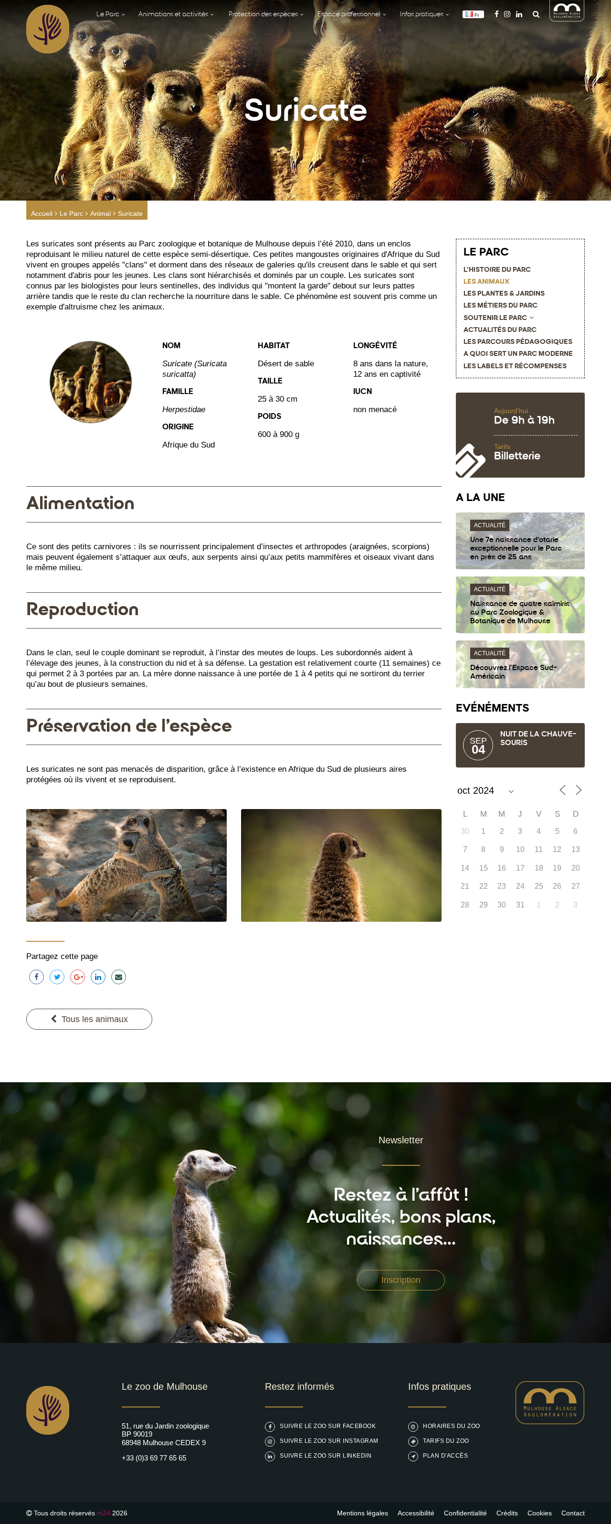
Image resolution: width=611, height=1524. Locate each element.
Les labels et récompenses (515, 366)
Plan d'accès (445, 1455)
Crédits (507, 1513)
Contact (573, 1513)
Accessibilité (416, 1513)
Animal (100, 213)
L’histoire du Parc (497, 270)
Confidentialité (465, 1513)
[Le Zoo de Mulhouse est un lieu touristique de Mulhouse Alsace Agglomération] (550, 1421)
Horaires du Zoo (451, 1426)
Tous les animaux (95, 1019)
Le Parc (71, 213)
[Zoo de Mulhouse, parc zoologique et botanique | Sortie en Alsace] (47, 1458)
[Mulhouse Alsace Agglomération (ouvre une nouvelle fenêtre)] (567, 18)
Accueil (42, 213)
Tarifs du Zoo (446, 1441)
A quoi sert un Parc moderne (518, 354)
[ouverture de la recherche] (533, 14)
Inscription (401, 1280)
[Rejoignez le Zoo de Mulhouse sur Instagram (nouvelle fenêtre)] (507, 14)
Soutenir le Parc (495, 318)
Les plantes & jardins (504, 294)
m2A (103, 1513)
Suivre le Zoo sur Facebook (328, 1426)
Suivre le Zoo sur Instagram (329, 1441)
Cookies (539, 1513)
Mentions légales (362, 1513)
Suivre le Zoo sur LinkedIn (325, 1455)
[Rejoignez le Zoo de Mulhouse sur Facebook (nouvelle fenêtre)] (497, 14)
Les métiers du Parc (500, 305)
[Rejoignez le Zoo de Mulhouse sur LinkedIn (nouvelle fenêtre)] (519, 14)
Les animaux (486, 282)
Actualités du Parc (500, 330)
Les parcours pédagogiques (518, 342)
